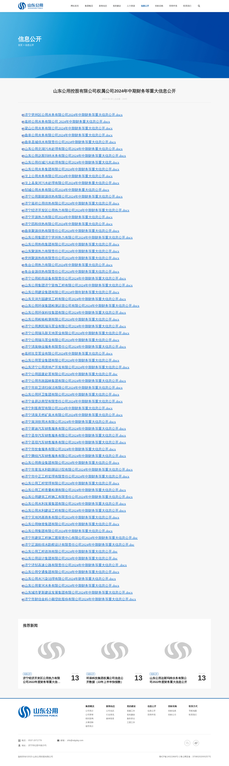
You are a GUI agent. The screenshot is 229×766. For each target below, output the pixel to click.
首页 (20, 45)
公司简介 (89, 711)
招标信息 (172, 711)
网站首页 (75, 6)
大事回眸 (89, 722)
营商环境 (173, 6)
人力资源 (131, 6)
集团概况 (89, 6)
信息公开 (145, 6)
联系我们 (187, 6)
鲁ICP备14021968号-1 (169, 757)
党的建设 (117, 6)
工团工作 (131, 722)
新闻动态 (103, 6)
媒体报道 (110, 719)
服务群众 (131, 719)
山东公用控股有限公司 (43, 757)
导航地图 (193, 711)
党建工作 (131, 711)
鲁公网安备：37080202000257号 (195, 757)
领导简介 (89, 726)
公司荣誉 (89, 715)
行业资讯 (110, 715)
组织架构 (89, 719)
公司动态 (110, 711)
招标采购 (159, 6)
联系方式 (193, 706)
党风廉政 (131, 715)
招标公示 (172, 715)
